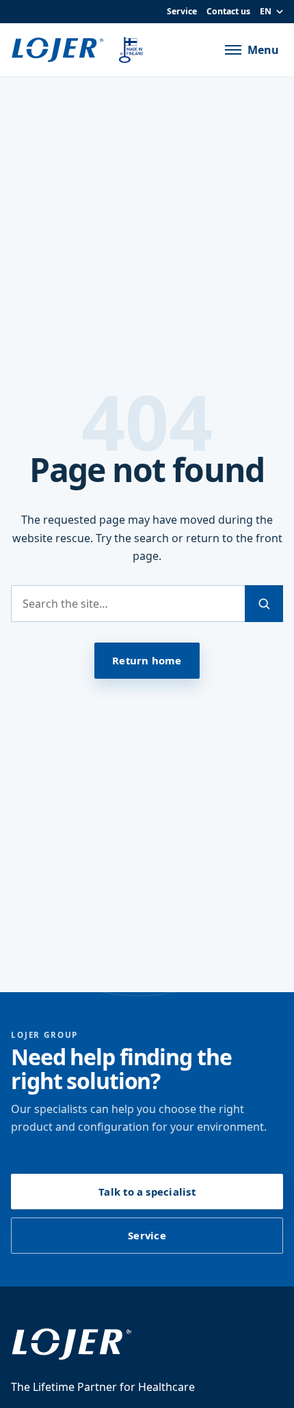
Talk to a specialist (146, 1191)
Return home (146, 660)
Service (182, 11)
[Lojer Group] (60, 50)
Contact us (228, 11)
